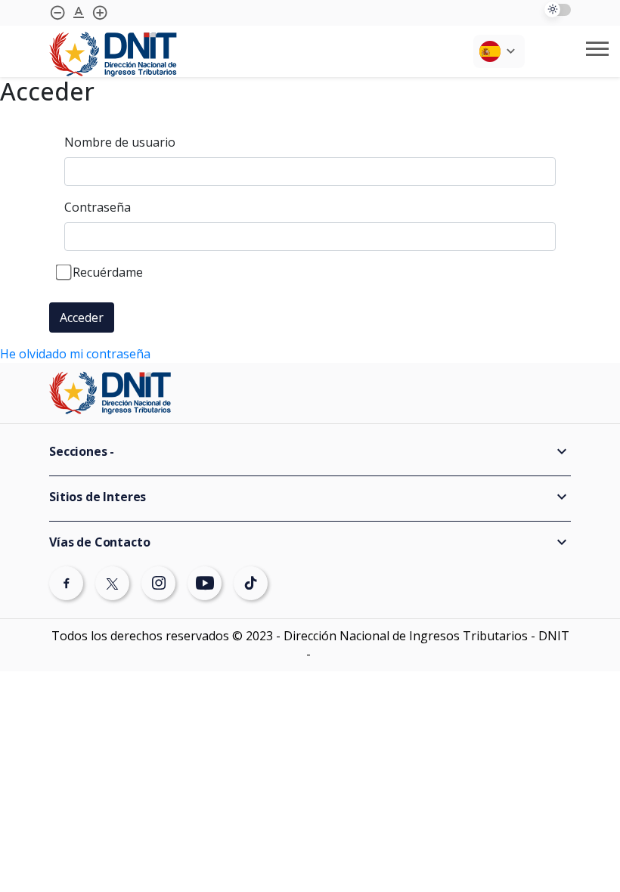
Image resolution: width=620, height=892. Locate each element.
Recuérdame (108, 272)
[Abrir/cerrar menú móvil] (597, 49)
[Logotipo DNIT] (113, 54)
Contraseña (97, 207)
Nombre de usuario (119, 142)
